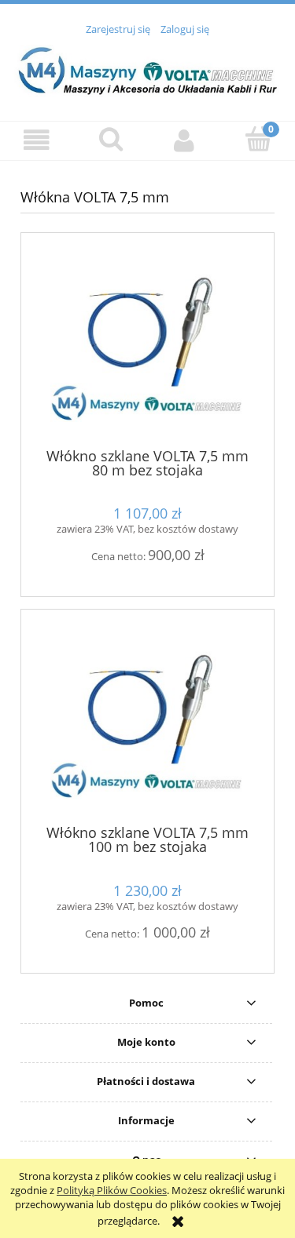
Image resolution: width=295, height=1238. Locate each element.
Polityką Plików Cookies (112, 1190)
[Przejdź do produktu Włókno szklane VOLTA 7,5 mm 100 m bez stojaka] (147, 722)
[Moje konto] (185, 140)
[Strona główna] (147, 70)
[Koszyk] (258, 139)
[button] (37, 140)
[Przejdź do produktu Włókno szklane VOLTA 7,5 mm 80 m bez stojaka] (147, 345)
